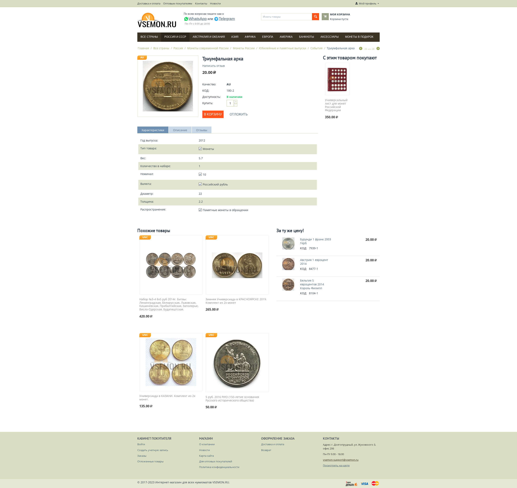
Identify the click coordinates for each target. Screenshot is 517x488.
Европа (267, 36)
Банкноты (306, 36)
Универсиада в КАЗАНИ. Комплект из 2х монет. (167, 397)
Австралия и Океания (209, 36)
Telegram (227, 19)
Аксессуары (329, 36)
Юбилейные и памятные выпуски (282, 48)
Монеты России (244, 48)
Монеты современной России (208, 48)
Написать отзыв (213, 66)
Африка (250, 36)
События (316, 48)
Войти (141, 444)
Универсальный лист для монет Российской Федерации (336, 105)
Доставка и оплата (148, 3)
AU (142, 57)
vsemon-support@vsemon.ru (340, 460)
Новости (215, 3)
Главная (143, 48)
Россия (178, 48)
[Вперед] (378, 48)
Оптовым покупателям (177, 3)
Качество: (209, 84)
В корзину (213, 114)
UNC (145, 237)
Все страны (149, 36)
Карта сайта (206, 456)
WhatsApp (198, 19)
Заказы (141, 456)
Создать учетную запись (152, 450)
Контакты (201, 3)
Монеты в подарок (359, 36)
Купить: (207, 103)
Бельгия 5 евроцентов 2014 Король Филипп (312, 284)
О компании (207, 444)
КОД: (205, 90)
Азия (234, 36)
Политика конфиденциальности (219, 467)
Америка (286, 36)
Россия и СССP (175, 36)
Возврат (266, 450)
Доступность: (211, 97)
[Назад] (360, 48)
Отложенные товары (150, 461)
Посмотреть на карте (336, 465)
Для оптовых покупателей (215, 461)
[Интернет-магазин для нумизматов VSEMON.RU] (157, 20)
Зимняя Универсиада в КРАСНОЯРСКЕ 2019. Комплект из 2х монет (236, 301)
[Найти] (315, 16)
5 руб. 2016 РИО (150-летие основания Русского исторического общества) (232, 398)
